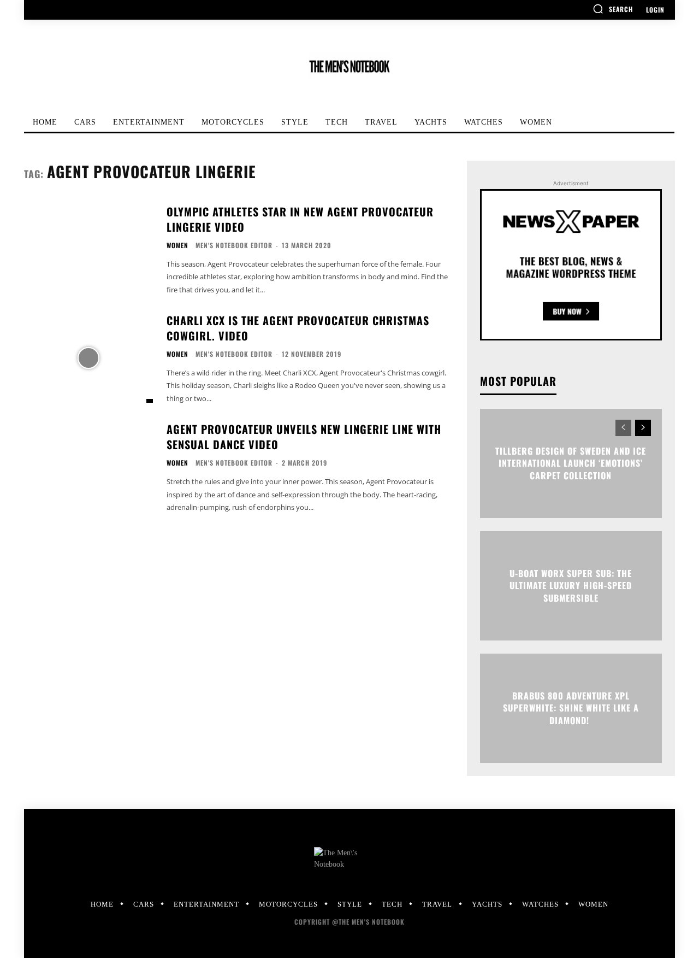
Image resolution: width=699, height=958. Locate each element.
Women (177, 245)
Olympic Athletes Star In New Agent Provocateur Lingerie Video (300, 219)
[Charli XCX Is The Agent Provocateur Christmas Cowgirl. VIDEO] (88, 358)
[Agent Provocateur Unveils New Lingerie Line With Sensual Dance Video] (88, 466)
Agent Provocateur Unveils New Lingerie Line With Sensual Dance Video (304, 436)
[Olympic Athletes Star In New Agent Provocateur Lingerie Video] (88, 249)
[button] (613, 8)
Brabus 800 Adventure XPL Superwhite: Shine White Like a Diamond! (571, 708)
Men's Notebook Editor (234, 245)
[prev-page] (623, 428)
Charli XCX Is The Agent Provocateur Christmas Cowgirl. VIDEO (298, 328)
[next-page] (643, 428)
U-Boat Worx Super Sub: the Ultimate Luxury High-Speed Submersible (571, 586)
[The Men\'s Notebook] (349, 66)
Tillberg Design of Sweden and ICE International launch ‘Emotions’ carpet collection (570, 464)
